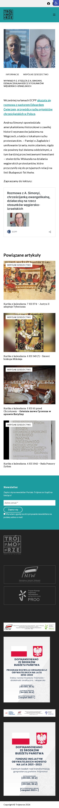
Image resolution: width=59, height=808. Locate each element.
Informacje (12, 74)
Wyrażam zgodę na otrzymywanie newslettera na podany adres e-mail (28, 515)
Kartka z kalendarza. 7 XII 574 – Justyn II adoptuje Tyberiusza (26, 305)
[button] (56, 3)
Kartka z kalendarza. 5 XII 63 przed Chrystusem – (27, 411)
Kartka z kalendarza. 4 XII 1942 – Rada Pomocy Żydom (29, 465)
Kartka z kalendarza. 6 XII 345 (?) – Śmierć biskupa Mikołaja (27, 357)
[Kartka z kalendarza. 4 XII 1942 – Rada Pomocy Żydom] (29, 440)
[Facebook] (48, 3)
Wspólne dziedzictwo (35, 74)
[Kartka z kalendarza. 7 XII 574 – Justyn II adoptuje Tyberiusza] (29, 280)
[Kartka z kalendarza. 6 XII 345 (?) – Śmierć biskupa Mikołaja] (29, 332)
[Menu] (54, 14)
